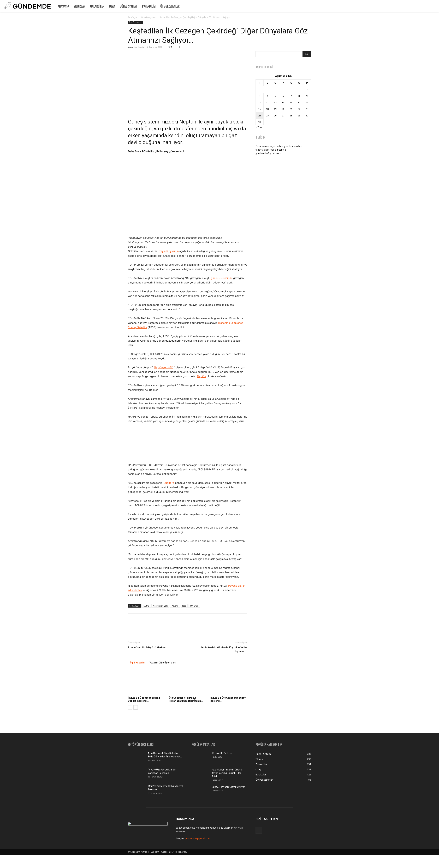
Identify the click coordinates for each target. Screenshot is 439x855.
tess (184, 605)
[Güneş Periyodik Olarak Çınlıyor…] (200, 791)
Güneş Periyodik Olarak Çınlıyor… (229, 787)
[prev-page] (130, 707)
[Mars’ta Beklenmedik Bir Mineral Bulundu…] (136, 790)
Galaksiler (97, 6)
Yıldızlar (79, 6)
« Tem (259, 127)
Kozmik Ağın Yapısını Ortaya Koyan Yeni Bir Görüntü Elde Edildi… (227, 773)
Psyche (175, 605)
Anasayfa (63, 6)
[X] (139, 626)
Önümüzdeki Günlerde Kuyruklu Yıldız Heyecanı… (224, 649)
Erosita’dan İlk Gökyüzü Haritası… (148, 647)
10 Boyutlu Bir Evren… (223, 753)
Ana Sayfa (132, 17)
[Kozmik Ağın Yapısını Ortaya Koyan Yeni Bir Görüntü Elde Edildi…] (200, 774)
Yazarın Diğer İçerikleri (163, 662)
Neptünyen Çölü (160, 605)
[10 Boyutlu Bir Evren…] (199, 756)
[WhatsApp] (155, 626)
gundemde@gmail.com (197, 838)
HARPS (146, 605)
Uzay (112, 6)
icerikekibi (139, 47)
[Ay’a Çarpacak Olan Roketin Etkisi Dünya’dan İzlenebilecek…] (136, 757)
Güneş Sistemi (128, 6)
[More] (163, 626)
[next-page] (135, 707)
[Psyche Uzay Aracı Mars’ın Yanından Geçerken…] (136, 774)
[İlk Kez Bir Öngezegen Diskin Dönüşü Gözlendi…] (146, 682)
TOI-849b (194, 605)
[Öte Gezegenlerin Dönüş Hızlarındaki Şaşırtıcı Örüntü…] (187, 682)
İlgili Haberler (137, 662)
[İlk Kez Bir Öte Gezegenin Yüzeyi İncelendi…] (228, 682)
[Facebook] (131, 626)
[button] (435, 5)
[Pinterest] (147, 626)
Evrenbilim (149, 6)
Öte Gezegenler (170, 6)
